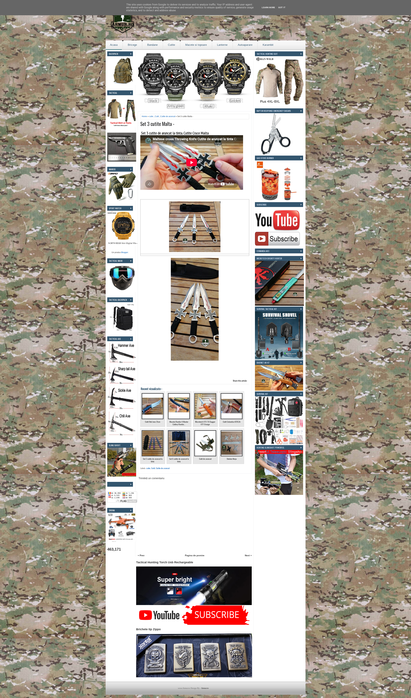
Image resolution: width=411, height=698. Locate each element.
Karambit (268, 44)
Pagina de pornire (194, 555)
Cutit (157, 116)
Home (144, 116)
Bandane (152, 44)
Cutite (171, 44)
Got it (281, 7)
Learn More (268, 7)
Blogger (124, 252)
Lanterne (222, 44)
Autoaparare (245, 44)
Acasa (114, 44)
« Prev (141, 555)
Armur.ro (205, 688)
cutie (151, 116)
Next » (248, 555)
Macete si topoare (196, 44)
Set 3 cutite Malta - (157, 123)
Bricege (132, 44)
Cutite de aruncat (167, 116)
